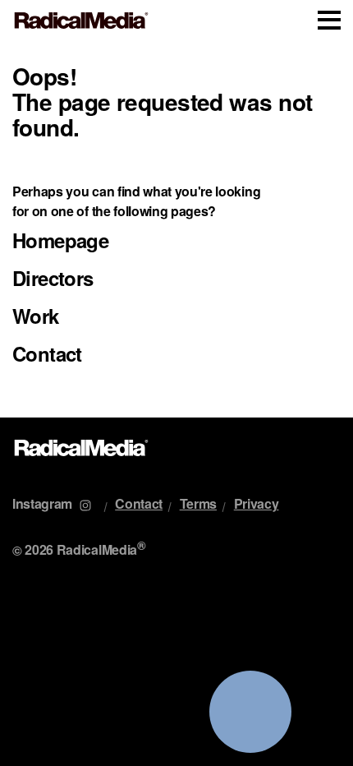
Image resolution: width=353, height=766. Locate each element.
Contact (47, 353)
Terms (198, 503)
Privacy (256, 503)
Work (35, 316)
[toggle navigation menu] (329, 20)
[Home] (82, 21)
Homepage (60, 240)
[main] (176, 229)
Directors (53, 278)
